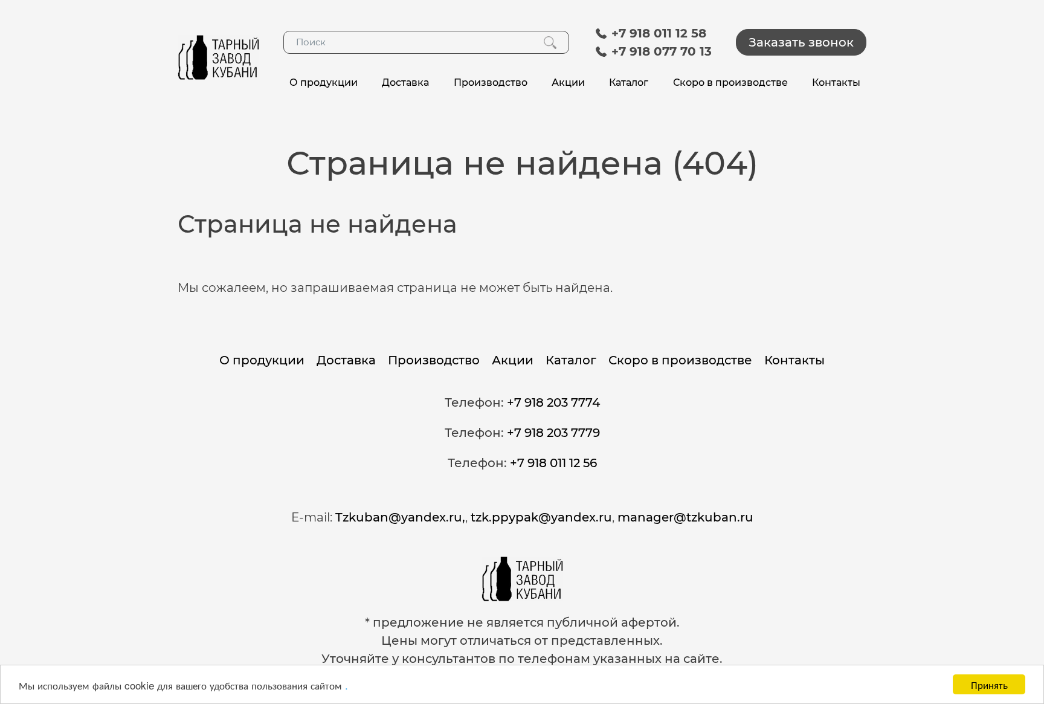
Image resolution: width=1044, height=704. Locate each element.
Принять (989, 684)
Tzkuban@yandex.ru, (400, 517)
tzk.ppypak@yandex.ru (541, 517)
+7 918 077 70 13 (660, 51)
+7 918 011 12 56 (553, 463)
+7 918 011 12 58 (657, 33)
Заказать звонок (801, 42)
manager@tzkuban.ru (685, 517)
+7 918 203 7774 (553, 402)
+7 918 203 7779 (553, 432)
